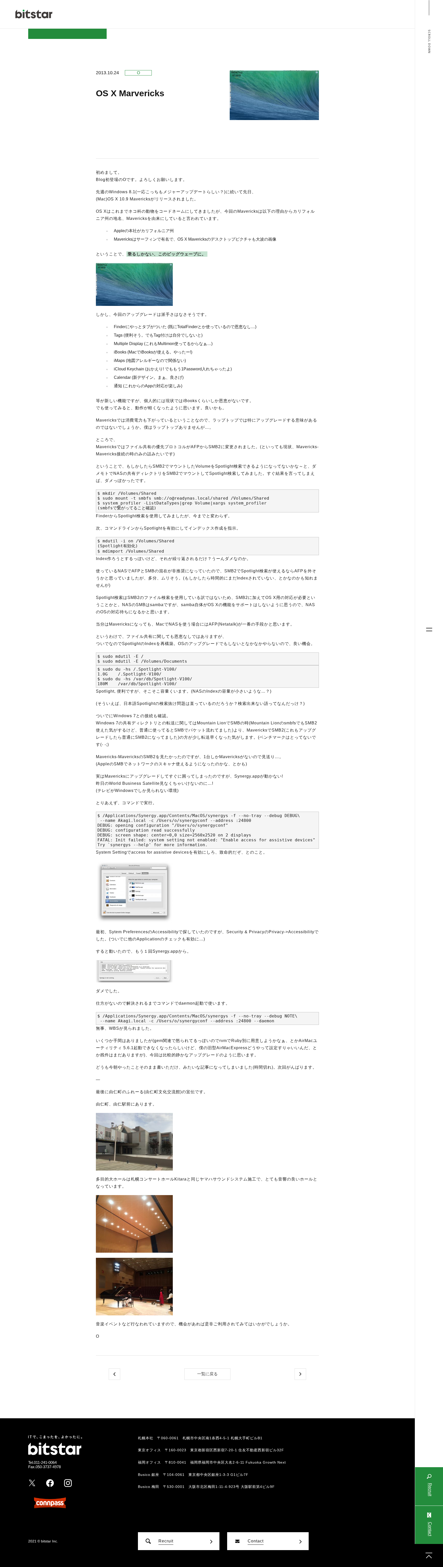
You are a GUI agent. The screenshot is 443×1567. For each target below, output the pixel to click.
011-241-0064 (45, 1462)
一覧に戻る (207, 1374)
